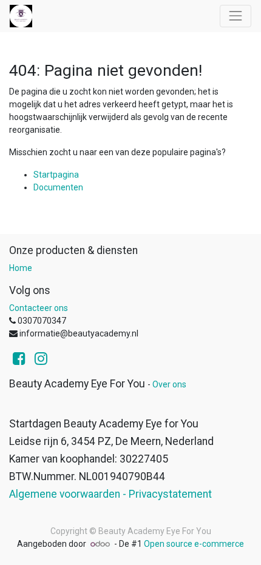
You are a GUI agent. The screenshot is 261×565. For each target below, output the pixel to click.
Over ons (169, 384)
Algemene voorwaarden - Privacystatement (110, 494)
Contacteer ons (38, 308)
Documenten (58, 187)
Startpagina (56, 174)
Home (20, 268)
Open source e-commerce (194, 544)
